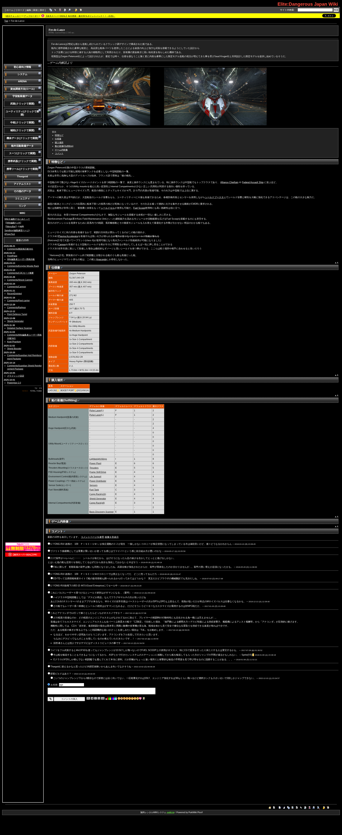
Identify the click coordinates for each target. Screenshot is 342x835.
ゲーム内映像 (61, 150)
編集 (29, 10)
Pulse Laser (95, 410)
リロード (20, 10)
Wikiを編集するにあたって (17, 219)
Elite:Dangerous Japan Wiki (308, 4)
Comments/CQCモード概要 (20, 273)
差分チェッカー (13, 16)
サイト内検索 (287, 10)
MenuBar (11, 226)
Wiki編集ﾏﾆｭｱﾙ (13, 223)
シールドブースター (215, 197)
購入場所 (59, 142)
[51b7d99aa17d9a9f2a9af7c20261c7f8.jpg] (215, 124)
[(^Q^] (124, 698)
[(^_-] (129, 698)
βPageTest (9, 234)
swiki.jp (170, 812)
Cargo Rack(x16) (97, 494)
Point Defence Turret (17, 314)
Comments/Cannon (16, 286)
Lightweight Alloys (98, 459)
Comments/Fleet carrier (18, 300)
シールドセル (108, 208)
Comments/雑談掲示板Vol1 (20, 249)
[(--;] (132, 698)
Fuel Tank (94, 490)
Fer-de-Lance (57, 29)
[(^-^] (121, 698)
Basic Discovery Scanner (101, 512)
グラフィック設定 (15, 376)
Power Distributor (97, 481)
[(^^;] (135, 698)
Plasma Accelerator (68, 236)
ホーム (9, 10)
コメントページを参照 (92, 537)
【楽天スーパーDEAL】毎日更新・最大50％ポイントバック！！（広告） (80, 16)
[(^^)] (119, 698)
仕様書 (58, 139)
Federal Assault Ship (252, 182)
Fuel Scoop (139, 208)
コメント (59, 153)
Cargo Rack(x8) (97, 503)
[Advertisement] (23, 44)
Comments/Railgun (16, 307)
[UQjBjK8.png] (99, 124)
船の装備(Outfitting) (64, 146)
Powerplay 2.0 (14, 383)
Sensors (93, 485)
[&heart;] (140, 698)
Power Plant (95, 463)
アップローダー (31, 16)
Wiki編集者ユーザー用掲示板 (21, 259)
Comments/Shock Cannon (20, 280)
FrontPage (12, 256)
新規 (35, 10)
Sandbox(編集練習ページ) (17, 230)
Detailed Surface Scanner (19, 328)
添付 (42, 10)
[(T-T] (137, 698)
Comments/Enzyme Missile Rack (23, 266)
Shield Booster (14, 348)
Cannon (62, 244)
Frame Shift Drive (97, 472)
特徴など (59, 135)
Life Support (95, 476)
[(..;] (127, 698)
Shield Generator (15, 321)
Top (6, 21)
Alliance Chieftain (229, 182)
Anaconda (101, 259)
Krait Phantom (14, 341)
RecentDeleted (14, 293)
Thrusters (94, 468)
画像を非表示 (112, 537)
